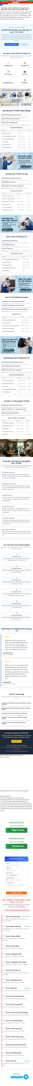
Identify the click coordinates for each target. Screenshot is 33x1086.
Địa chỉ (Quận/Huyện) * (10, 877)
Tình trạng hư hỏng (9, 882)
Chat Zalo (25, 44)
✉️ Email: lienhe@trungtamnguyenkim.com (16, 910)
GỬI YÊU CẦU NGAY (17, 892)
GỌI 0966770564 (16, 741)
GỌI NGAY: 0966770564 (12, 44)
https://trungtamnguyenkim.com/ (19, 751)
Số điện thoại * (8, 868)
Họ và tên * (8, 863)
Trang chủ (10, 27)
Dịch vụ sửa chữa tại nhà (17, 27)
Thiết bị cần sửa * (9, 873)
